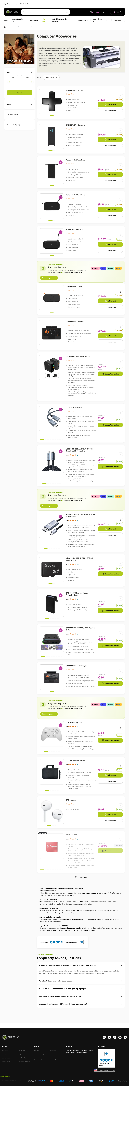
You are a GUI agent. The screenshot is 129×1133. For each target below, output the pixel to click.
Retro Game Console (56, 1054)
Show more (83, 877)
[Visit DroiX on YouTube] (109, 1037)
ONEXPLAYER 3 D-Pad (74, 90)
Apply (19, 92)
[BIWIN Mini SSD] (51, 846)
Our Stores (5, 1050)
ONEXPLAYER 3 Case (74, 286)
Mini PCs (36, 1050)
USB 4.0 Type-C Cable (74, 407)
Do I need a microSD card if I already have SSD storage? (80, 1003)
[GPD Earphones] (51, 811)
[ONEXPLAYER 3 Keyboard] (51, 332)
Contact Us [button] (117, 20)
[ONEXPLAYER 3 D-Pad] (51, 101)
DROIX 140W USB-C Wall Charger (78, 356)
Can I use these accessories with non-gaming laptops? (80, 988)
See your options (48, 278)
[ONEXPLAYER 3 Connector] (51, 136)
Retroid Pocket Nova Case (75, 195)
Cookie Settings (5, 1076)
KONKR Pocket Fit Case (74, 230)
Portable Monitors (39, 1060)
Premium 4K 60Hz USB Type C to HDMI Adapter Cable (80, 515)
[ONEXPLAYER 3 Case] (51, 297)
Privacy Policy (6, 1061)
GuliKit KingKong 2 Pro (74, 723)
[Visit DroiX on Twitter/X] (125, 1037)
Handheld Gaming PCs (39, 1055)
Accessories (13, 27)
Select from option (112, 374)
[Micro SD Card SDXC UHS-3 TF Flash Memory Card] (51, 569)
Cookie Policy (22, 1058)
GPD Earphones (71, 800)
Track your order (12, 4)
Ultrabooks (53, 1050)
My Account (22, 1050)
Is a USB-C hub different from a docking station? (80, 996)
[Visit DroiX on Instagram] (120, 1037)
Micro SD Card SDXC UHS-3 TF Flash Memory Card (79, 559)
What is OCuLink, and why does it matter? (80, 980)
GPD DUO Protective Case (75, 761)
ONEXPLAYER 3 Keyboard (75, 321)
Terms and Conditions (24, 1061)
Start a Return (27, 4)
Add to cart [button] (112, 105)
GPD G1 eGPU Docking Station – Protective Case (77, 594)
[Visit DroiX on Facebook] (114, 1037)
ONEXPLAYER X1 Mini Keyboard (77, 666)
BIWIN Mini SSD (71, 835)
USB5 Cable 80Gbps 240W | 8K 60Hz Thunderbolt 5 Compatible (79, 450)
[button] (116, 12)
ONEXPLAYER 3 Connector (76, 125)
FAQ (20, 1054)
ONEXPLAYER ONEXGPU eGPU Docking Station (80, 629)
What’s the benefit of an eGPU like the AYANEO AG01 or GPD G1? (81, 965)
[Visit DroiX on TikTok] (104, 1037)
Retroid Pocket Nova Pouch (76, 160)
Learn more (112, 111)
